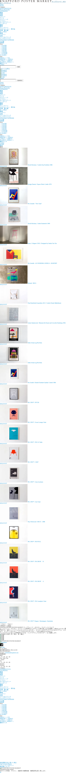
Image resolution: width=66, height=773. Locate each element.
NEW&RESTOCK (5, 669)
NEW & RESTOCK (5, 8)
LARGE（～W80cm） (6, 60)
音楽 (1, 15)
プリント (3, 16)
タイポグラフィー (5, 22)
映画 (1, 12)
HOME (2, 144)
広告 (1, 36)
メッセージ (3, 23)
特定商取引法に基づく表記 (8, 762)
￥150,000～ (3, 55)
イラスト (3, 21)
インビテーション (5, 38)
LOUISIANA (4, 11)
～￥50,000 (3, 49)
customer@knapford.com (11, 652)
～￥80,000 (3, 51)
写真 (1, 14)
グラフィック (4, 19)
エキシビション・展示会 (7, 29)
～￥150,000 (3, 53)
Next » (9, 624)
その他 (2, 41)
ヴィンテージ (4, 27)
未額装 (2, 42)
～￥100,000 (3, 52)
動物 (1, 33)
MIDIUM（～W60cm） (7, 59)
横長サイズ (3, 63)
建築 (1, 25)
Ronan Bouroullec (5, 10)
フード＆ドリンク (5, 37)
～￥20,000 (3, 47)
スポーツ (3, 34)
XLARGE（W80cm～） (7, 62)
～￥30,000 (3, 48)
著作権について (5, 766)
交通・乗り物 (4, 30)
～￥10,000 (3, 45)
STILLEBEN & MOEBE (7, 40)
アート (2, 18)
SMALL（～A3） (5, 58)
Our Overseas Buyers (6, 764)
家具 (1, 26)
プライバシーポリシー (7, 765)
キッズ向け (3, 31)
